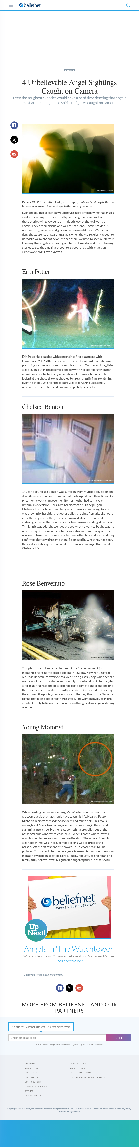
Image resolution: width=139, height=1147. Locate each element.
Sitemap (29, 1091)
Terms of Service (79, 1068)
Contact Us (31, 1072)
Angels (69, 70)
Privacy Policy (78, 1063)
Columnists (31, 1077)
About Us (30, 1063)
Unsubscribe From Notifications (88, 1077)
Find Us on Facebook (36, 1086)
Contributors (33, 1082)
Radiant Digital (33, 1095)
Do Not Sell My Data (80, 1072)
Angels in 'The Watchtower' (69, 948)
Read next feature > (69, 961)
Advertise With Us (34, 1068)
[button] (128, 5)
